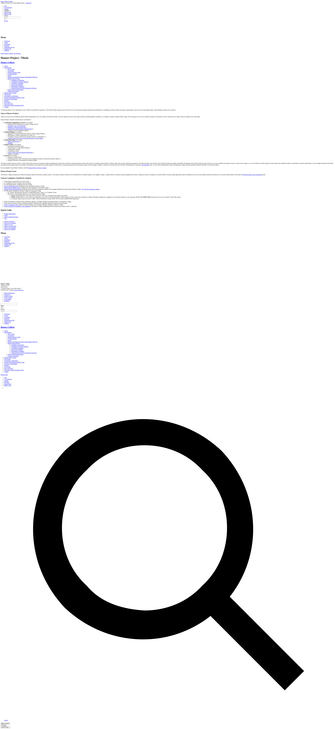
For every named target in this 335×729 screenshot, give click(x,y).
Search (6, 16)
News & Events (8, 104)
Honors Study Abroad (10, 93)
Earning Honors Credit (14, 72)
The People (7, 94)
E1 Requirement (12, 74)
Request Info (7, 12)
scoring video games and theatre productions (20, 152)
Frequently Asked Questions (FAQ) (14, 105)
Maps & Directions (9, 293)
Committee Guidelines (17, 83)
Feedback (7, 301)
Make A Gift (7, 14)
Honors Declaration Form (11, 186)
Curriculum (11, 71)
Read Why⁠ (29, 3)
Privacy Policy (8, 298)
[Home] (14, 33)
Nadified (10, 143)
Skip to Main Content (7, 1)
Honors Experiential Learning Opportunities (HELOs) (23, 77)
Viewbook (7, 41)
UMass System (8, 296)
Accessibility (7, 299)
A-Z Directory (8, 7)
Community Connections (11, 96)
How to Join (11, 69)
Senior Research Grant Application (252, 174)
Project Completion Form (11, 205)
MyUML (6, 382)
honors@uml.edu (18, 290)
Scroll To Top (4, 727)
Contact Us (7, 294)
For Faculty (7, 102)
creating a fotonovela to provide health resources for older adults (25, 138)
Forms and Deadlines (17, 85)
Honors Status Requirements (15, 89)
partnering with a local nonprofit (16, 126)
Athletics (6, 50)
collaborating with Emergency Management (20, 129)
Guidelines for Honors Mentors (19, 82)
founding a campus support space (17, 127)
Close (4, 725)
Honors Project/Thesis (14, 78)
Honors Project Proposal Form (12, 189)
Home (2, 53)
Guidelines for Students (17, 80)
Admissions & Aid (9, 47)
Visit (5, 6)
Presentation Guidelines (17, 86)
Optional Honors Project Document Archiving (24, 88)
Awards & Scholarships (10, 99)
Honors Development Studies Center (14, 97)
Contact (6, 107)
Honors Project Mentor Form (12, 187)
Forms (9, 75)
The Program (17, 53)
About (6, 42)
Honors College (8, 53)
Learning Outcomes (13, 91)
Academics (7, 44)
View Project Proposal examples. (91, 189)
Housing (6, 100)
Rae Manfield (145, 165)
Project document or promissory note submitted (17, 206)
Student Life (7, 49)
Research (6, 46)
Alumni (6, 9)
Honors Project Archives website (37, 168)
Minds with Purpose (13, 141)
